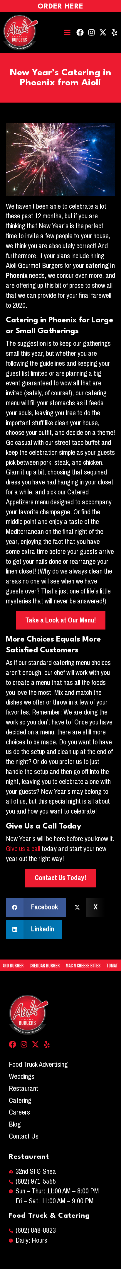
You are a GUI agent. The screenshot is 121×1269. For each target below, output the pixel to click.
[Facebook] (80, 32)
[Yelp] (114, 32)
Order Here (60, 6)
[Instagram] (91, 32)
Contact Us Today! (60, 877)
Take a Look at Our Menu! (60, 620)
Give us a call (23, 848)
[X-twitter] (103, 32)
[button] (36, 907)
